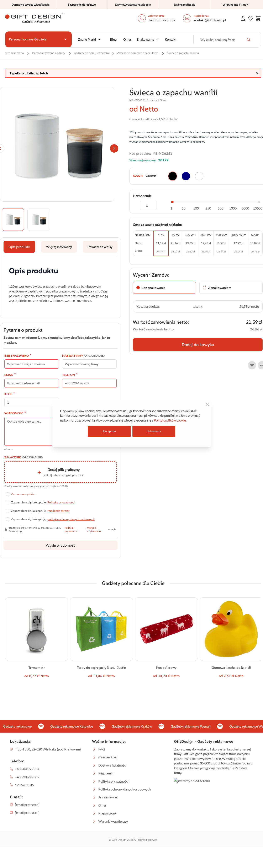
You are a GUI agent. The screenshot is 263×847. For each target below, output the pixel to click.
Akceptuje (109, 431)
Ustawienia (154, 431)
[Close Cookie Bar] (207, 404)
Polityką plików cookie (170, 420)
